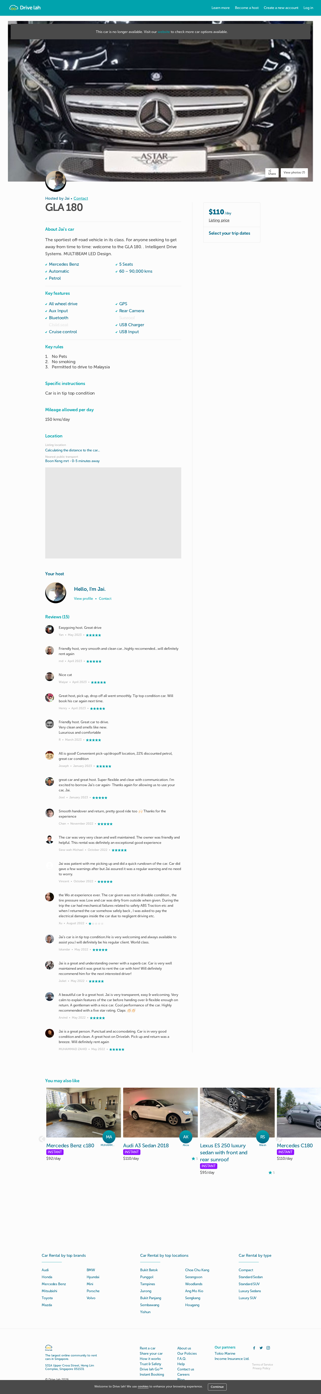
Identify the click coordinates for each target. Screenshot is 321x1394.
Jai (67, 198)
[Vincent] (49, 865)
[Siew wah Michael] (49, 839)
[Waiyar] (49, 676)
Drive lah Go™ (151, 1369)
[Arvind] (49, 996)
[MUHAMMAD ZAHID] (49, 1033)
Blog (181, 1380)
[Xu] (49, 897)
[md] (49, 650)
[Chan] (49, 813)
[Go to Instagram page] (268, 1347)
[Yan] (49, 629)
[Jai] (55, 592)
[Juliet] (49, 965)
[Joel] (49, 781)
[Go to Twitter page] (261, 1347)
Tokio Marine (225, 1353)
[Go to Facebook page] (254, 1347)
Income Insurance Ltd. (232, 1359)
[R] (49, 724)
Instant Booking (152, 1374)
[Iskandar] (49, 939)
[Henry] (49, 697)
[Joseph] (49, 755)
